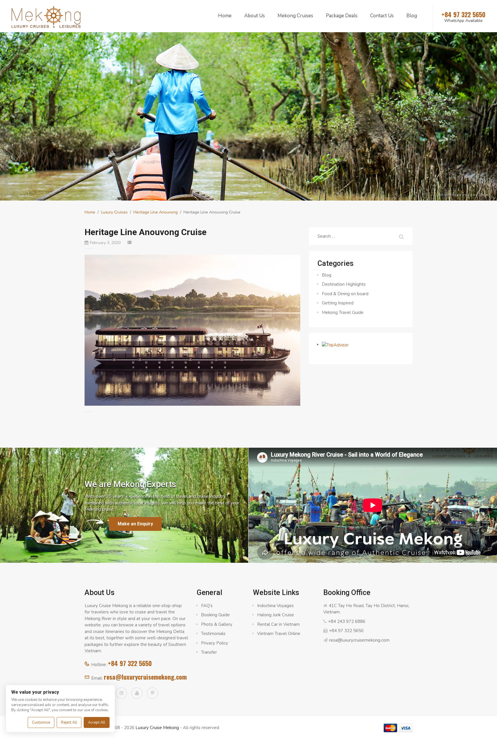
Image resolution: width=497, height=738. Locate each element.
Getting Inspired (337, 303)
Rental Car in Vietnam (278, 624)
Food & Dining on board (345, 294)
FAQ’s (207, 606)
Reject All (69, 722)
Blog (411, 15)
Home (225, 15)
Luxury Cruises (114, 212)
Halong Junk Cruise (275, 615)
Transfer (209, 652)
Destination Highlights (344, 284)
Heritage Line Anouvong (155, 212)
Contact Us (382, 15)
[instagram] (121, 693)
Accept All (96, 722)
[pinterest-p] (152, 693)
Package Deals (342, 15)
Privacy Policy (214, 643)
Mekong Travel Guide (343, 312)
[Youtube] (137, 693)
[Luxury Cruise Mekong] (46, 16)
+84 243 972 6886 (346, 621)
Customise (41, 722)
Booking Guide (215, 615)
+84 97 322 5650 (130, 663)
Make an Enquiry (135, 524)
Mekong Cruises (295, 15)
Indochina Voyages (275, 606)
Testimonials (213, 633)
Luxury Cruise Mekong (157, 728)
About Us (254, 15)
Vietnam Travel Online (278, 633)
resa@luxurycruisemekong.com (145, 676)
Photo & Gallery (216, 624)
